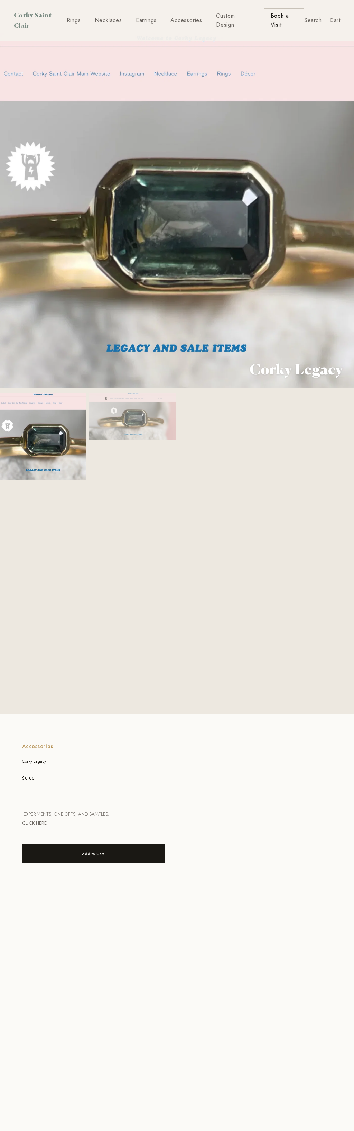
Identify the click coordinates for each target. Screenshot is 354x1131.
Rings (74, 20)
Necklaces (108, 20)
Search (313, 20)
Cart (335, 20)
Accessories (186, 20)
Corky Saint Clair (33, 20)
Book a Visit (280, 20)
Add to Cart (93, 854)
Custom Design (225, 20)
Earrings (146, 20)
